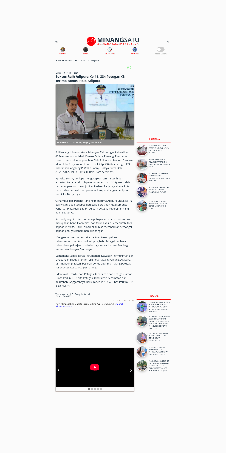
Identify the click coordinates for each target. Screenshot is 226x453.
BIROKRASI (69, 60)
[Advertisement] (113, 18)
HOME (58, 60)
